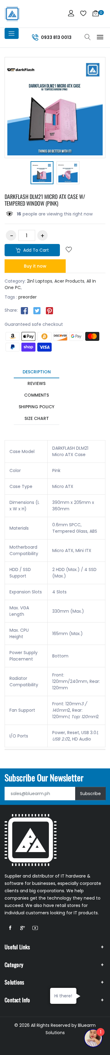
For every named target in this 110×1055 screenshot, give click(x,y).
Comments (36, 395)
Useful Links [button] (17, 947)
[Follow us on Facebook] (24, 310)
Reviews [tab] (37, 383)
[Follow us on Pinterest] (49, 310)
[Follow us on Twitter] (36, 310)
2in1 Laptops (39, 281)
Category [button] (14, 965)
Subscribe (90, 793)
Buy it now (35, 266)
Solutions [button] (14, 982)
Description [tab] (37, 372)
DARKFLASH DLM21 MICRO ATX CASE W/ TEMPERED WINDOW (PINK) (45, 199)
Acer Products (69, 281)
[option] (42, 173)
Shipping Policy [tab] (36, 407)
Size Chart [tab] (36, 418)
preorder (27, 297)
